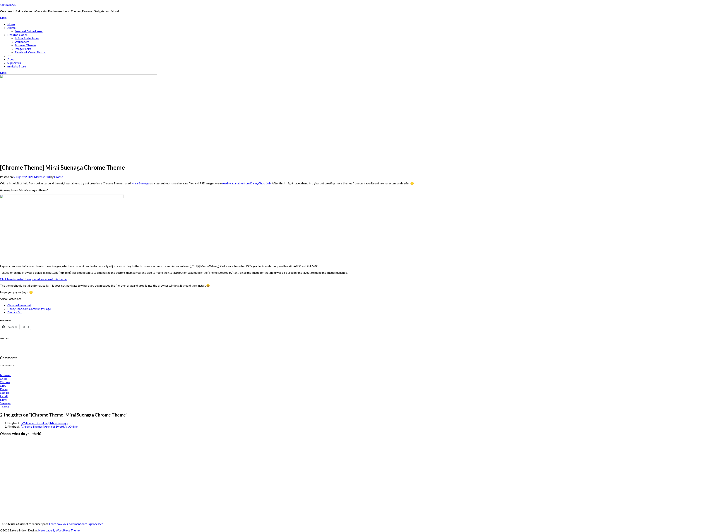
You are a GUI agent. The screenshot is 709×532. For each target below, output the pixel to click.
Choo (3, 378)
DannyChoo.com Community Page (29, 308)
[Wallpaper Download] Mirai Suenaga (44, 423)
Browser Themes (25, 45)
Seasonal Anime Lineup (29, 31)
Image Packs (23, 48)
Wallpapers (22, 41)
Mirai (3, 399)
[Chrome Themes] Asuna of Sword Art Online (49, 426)
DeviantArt (14, 312)
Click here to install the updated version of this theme (33, 279)
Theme (4, 406)
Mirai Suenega (140, 183)
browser (5, 375)
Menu (3, 17)
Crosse (58, 177)
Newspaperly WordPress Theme (59, 530)
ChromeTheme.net (19, 305)
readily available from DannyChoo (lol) (246, 183)
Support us (14, 62)
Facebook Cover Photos (30, 52)
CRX (3, 385)
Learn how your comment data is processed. (76, 524)
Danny (4, 389)
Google (4, 392)
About (11, 59)
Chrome (5, 382)
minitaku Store (16, 66)
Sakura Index (8, 4)
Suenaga (5, 403)
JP (9, 55)
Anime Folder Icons (27, 38)
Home (11, 24)
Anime (11, 27)
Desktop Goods (17, 34)
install (4, 396)
